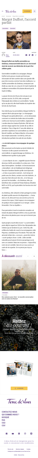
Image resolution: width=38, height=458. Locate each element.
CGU (3, 423)
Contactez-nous (9, 412)
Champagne (5, 292)
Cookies (28, 449)
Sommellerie (5, 28)
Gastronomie (8, 16)
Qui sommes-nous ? (10, 414)
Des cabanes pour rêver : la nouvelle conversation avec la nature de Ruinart (17, 298)
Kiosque (5, 417)
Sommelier (12, 28)
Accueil (3, 16)
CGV (3, 425)
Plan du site (10, 449)
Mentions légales (20, 449)
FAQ (3, 420)
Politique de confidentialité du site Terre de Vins (19, 451)
